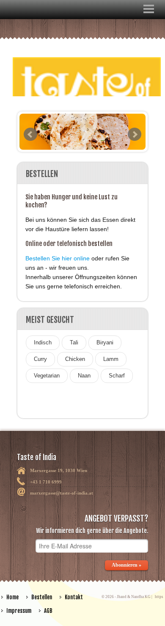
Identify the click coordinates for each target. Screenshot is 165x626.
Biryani (104, 342)
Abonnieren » (126, 565)
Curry (40, 359)
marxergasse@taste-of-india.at (61, 492)
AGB (48, 610)
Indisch (43, 342)
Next (134, 134)
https (159, 597)
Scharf (117, 375)
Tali (74, 342)
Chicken (75, 359)
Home (12, 597)
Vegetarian (47, 375)
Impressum (18, 610)
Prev (30, 134)
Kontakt (74, 597)
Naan (84, 375)
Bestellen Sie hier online (57, 258)
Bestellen (41, 597)
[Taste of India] (82, 71)
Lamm (110, 359)
